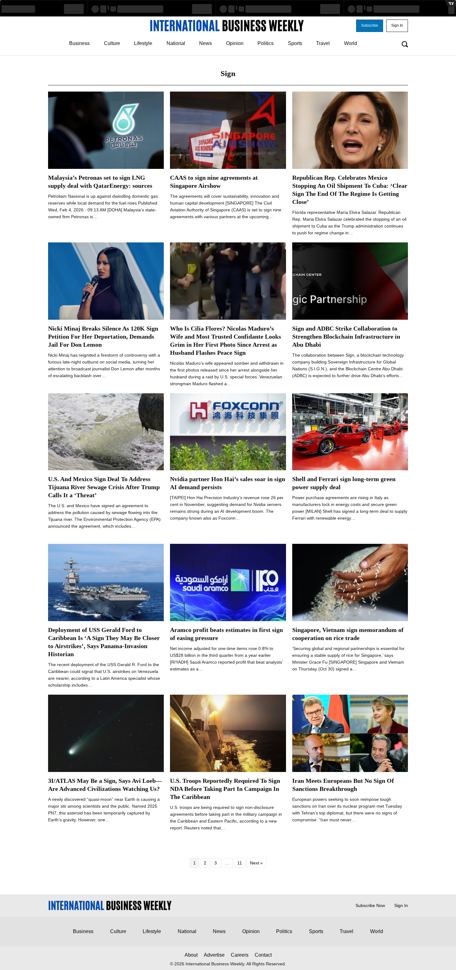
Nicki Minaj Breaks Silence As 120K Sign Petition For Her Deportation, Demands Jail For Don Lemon (103, 336)
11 (239, 862)
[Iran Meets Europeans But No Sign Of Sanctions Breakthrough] (350, 732)
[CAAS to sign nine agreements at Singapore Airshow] (228, 129)
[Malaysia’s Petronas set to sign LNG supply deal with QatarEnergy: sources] (106, 129)
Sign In (401, 905)
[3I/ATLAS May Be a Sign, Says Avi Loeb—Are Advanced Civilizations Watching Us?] (106, 732)
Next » (256, 862)
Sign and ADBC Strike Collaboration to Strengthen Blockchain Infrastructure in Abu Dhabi (346, 336)
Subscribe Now (370, 905)
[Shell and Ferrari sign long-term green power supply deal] (350, 431)
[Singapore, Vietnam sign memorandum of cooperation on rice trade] (350, 582)
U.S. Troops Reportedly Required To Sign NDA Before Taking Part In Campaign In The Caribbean (225, 788)
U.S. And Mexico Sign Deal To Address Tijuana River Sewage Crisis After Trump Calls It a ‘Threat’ (104, 487)
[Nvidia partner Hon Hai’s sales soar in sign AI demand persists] (228, 431)
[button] (369, 26)
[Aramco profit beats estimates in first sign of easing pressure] (228, 582)
